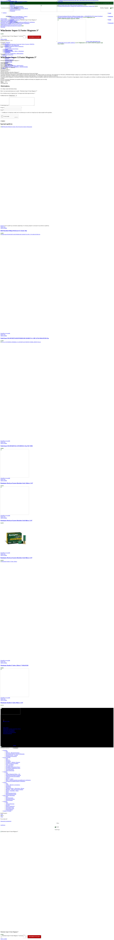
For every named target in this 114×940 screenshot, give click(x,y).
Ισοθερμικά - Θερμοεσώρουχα (16, 6)
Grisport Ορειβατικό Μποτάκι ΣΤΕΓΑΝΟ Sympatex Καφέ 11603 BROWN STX (80, 17)
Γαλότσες (12, 19)
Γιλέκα (11, 3)
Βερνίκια (7, 58)
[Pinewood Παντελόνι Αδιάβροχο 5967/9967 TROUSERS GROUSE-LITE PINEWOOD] (80, 1)
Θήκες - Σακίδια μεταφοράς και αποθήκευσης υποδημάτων (22, 22)
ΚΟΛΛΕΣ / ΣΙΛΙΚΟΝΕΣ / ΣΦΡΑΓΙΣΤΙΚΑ (14, 53)
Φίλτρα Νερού (8, 47)
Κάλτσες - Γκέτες (13, 21)
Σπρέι (6, 63)
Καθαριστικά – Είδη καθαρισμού (12, 45)
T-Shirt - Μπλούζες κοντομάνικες (17, 7)
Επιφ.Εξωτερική (8, 60)
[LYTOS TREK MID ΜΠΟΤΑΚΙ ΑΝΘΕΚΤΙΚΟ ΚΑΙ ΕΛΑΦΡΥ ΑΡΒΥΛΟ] (72, 41)
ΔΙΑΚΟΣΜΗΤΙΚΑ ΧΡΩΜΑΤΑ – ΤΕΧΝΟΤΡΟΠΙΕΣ (16, 66)
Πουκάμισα (12, 10)
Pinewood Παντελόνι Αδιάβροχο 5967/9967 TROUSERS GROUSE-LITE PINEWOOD (76, 2)
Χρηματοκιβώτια (8, 50)
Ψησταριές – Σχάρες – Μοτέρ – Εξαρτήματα (14, 51)
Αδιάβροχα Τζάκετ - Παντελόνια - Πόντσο (19, 8)
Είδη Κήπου (7, 52)
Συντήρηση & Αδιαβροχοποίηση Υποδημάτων (19, 23)
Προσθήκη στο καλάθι (34, 936)
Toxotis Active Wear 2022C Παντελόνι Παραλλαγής (72, 5)
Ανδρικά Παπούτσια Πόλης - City (17, 18)
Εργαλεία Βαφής (8, 64)
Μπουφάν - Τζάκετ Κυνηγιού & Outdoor (18, 1)
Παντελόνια (12, 5)
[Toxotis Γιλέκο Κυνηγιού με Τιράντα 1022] (67, 6)
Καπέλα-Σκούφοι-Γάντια (15, 9)
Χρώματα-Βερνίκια (9, 57)
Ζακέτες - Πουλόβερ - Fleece (16, 2)
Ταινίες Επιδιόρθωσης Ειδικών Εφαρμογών (14, 46)
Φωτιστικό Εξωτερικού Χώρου (11, 48)
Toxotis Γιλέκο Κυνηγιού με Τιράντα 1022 (86, 6)
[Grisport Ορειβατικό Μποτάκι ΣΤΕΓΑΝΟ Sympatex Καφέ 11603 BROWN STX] (76, 16)
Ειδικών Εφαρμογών (9, 59)
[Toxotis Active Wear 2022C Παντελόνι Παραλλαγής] (59, 5)
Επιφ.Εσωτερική (8, 62)
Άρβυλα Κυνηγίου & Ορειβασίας (17, 17)
